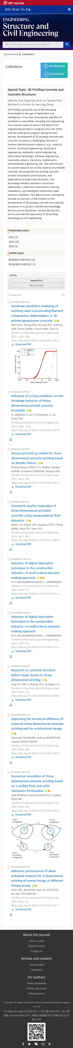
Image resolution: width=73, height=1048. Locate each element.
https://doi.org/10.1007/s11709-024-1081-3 (35, 483)
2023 (11, 246)
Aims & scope (36, 941)
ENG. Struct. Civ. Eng (17, 9)
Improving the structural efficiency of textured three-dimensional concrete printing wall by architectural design (37, 723)
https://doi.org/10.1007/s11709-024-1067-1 (35, 905)
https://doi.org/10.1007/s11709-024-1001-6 (35, 753)
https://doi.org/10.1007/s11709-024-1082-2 (35, 811)
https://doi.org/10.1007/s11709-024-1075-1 (35, 594)
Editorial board (36, 946)
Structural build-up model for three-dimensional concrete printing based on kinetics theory (37, 458)
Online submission (36, 988)
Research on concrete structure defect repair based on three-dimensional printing (33, 675)
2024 (11, 242)
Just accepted (36, 965)
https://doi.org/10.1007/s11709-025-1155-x (35, 340)
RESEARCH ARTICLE (19, 260)
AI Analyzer (57, 74)
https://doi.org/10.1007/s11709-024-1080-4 (35, 540)
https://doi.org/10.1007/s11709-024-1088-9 (35, 696)
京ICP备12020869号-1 (26, 1011)
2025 (11, 237)
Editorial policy (36, 993)
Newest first (37, 280)
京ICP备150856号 (50, 1011)
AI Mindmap (56, 66)
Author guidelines (36, 983)
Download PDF (23, 344)
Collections (37, 970)
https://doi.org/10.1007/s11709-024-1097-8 (35, 430)
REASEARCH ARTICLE (20, 264)
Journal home (10, 54)
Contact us (36, 951)
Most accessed (36, 285)
